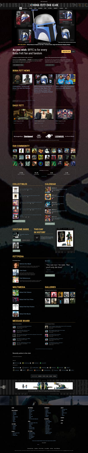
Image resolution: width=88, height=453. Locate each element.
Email (47, 376)
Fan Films (30, 414)
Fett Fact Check (31, 427)
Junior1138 (44, 363)
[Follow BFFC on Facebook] (38, 445)
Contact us (20, 101)
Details (14, 427)
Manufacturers (15, 416)
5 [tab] (46, 46)
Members (46, 411)
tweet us (24, 101)
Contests (46, 410)
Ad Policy (65, 252)
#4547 (36, 121)
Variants (14, 426)
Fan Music (30, 411)
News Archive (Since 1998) (33, 422)
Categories (14, 413)
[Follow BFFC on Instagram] (40, 445)
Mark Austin (47, 426)
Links (46, 414)
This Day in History (39, 231)
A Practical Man (51, 271)
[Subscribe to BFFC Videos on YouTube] (46, 445)
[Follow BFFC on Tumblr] (44, 445)
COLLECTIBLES (20, 184)
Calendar (61, 8)
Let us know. (48, 238)
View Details (16, 250)
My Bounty (14, 412)
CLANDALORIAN (35, 367)
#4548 (15, 121)
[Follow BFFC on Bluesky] (50, 445)
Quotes (47, 261)
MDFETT (24, 370)
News (45, 8)
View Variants (17, 240)
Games (30, 417)
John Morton (47, 425)
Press (63, 411)
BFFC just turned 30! (44, 1)
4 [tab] (45, 46)
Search (62, 417)
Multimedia (40, 8)
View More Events (50, 223)
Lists (13, 415)
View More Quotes (50, 275)
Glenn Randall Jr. (48, 428)
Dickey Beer (47, 427)
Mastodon (63, 123)
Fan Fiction (31, 416)
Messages (47, 415)
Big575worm (26, 367)
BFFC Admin (17, 363)
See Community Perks (18, 65)
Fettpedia (50, 8)
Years (14, 420)
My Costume (15, 425)
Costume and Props (48, 432)
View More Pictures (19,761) (52, 305)
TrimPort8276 (63, 370)
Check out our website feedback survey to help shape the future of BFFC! (44, 440)
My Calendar (47, 420)
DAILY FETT (18, 105)
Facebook (40, 376)
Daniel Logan (47, 422)
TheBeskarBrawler (47, 370)
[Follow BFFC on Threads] (48, 445)
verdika (72, 370)
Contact (63, 415)
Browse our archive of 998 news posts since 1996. (27, 100)
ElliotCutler (36, 363)
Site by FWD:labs (57, 448)
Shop (62, 414)
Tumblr (17, 123)
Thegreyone (56, 370)
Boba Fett (49, 269)
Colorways (14, 414)
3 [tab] (43, 46)
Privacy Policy (41, 448)
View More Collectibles (19, 221)
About (66, 8)
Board (35, 8)
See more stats (44, 176)
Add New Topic (15, 435)
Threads (54, 376)
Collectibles (25, 8)
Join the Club (66, 51)
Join (62, 423)
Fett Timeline (31, 437)
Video (30, 415)
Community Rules (30, 448)
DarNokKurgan (27, 363)
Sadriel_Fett (38, 370)
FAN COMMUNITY (21, 146)
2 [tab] (42, 46)
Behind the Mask (31, 432)
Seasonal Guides (31, 428)
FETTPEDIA (18, 256)
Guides (30, 425)
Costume (30, 8)
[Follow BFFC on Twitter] (42, 445)
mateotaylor (17, 370)
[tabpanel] (44, 28)
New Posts (14, 434)
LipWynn (68, 367)
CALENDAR (50, 184)
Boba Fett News (21, 70)
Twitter (44, 376)
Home (20, 8)
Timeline (14, 421)
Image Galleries (31, 410)
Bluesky (21, 123)
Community (56, 8)
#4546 (56, 121)
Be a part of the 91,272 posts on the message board (44, 348)
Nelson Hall (47, 431)
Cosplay (14, 429)
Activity (46, 409)
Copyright (36, 448)
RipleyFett (31, 370)
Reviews (14, 419)
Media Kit (63, 410)
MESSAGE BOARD (21, 320)
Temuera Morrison (48, 421)
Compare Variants (26, 240)
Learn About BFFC (50, 65)
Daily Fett (30, 409)
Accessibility (46, 448)
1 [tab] (40, 46)
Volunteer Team (64, 409)
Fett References (31, 436)
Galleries (50, 287)
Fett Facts (31, 435)
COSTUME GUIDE (21, 229)
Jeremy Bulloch (48, 433)
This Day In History (32, 433)
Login (73, 51)
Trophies (46, 416)
